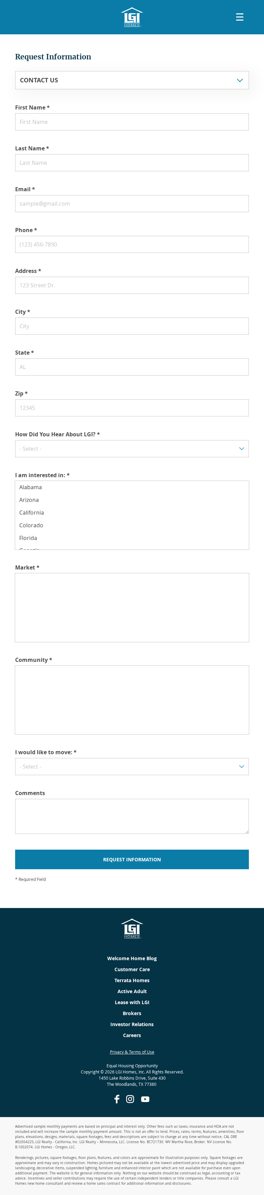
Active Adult (132, 991)
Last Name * (32, 148)
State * (24, 352)
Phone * (26, 230)
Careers (132, 1035)
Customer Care (132, 969)
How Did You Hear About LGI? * (57, 434)
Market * (27, 567)
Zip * (21, 393)
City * (22, 311)
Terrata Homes (132, 980)
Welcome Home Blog (132, 958)
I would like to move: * (46, 752)
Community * (33, 660)
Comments (30, 793)
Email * (25, 189)
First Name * (32, 107)
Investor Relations (132, 1024)
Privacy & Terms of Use (132, 1052)
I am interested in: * (42, 475)
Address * (28, 271)
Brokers (132, 1013)
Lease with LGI (132, 1002)
